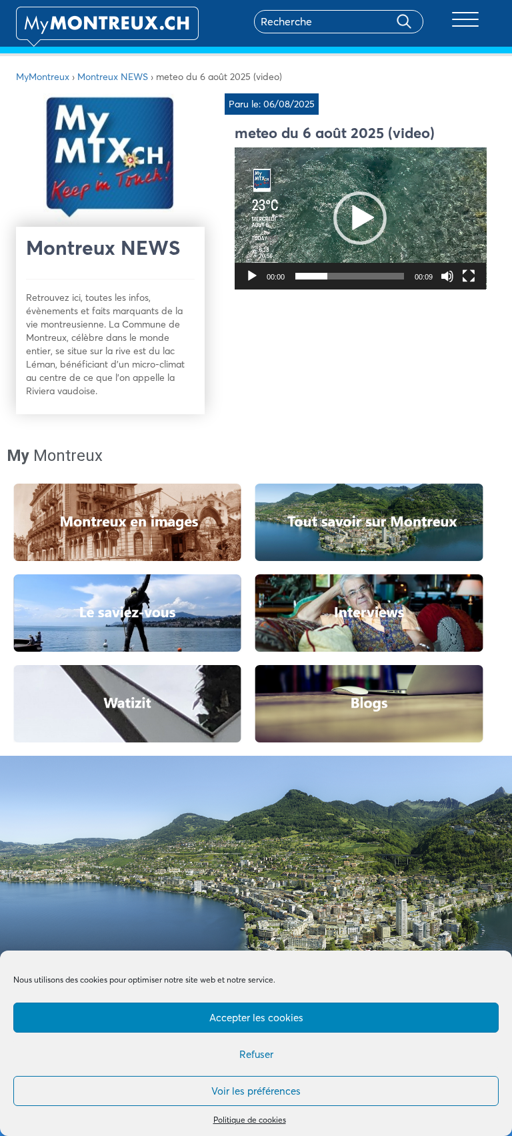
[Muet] (447, 276)
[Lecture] (252, 276)
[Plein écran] (468, 276)
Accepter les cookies (256, 1017)
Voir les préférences (256, 1091)
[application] (361, 218)
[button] (360, 218)
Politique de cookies (249, 1120)
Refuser (256, 1054)
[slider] (350, 276)
